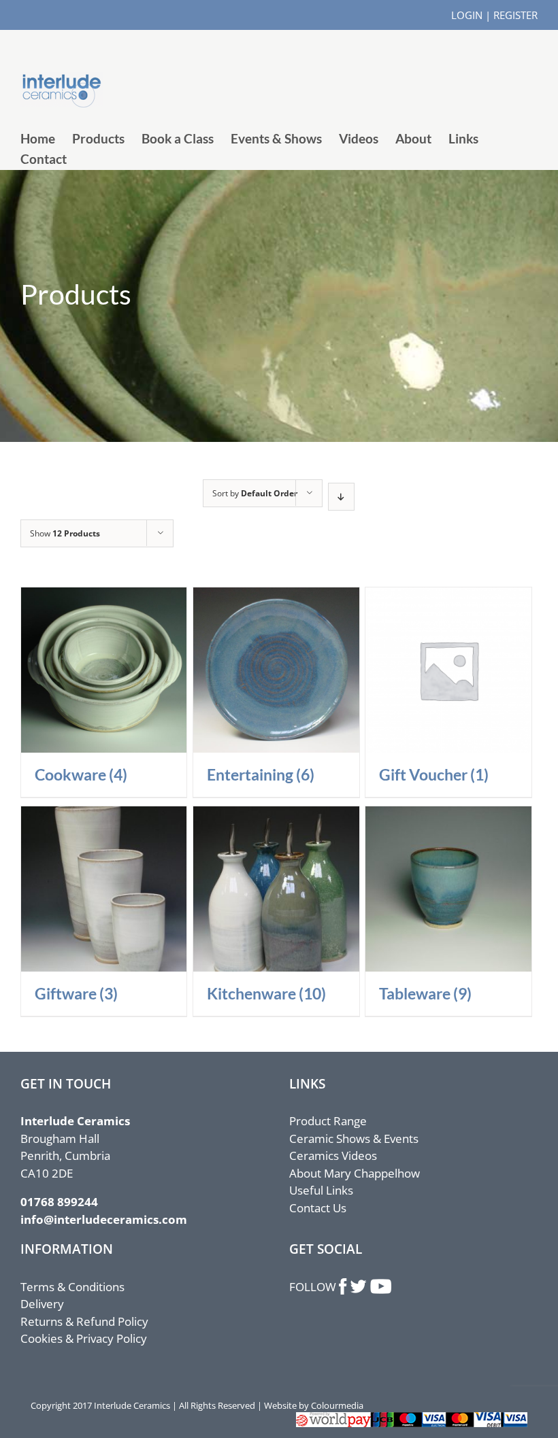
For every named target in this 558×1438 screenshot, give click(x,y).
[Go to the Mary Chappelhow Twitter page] (358, 1287)
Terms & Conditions (72, 1287)
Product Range (328, 1121)
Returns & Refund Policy (84, 1321)
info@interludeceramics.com (103, 1219)
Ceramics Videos (333, 1155)
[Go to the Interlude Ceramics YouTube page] (380, 1287)
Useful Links (321, 1190)
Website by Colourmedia (313, 1405)
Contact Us (317, 1208)
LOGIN (466, 15)
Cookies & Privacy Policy (83, 1338)
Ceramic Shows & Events (354, 1138)
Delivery (42, 1304)
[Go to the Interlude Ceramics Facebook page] (343, 1287)
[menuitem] (46, 139)
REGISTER (515, 15)
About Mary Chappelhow (354, 1173)
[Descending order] (341, 497)
